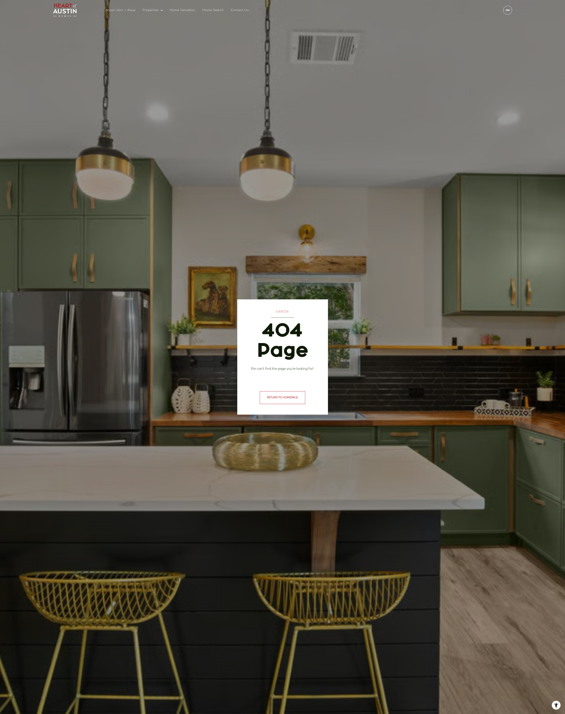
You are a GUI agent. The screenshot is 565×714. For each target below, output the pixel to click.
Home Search (213, 10)
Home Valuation (182, 10)
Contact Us (240, 10)
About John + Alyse (120, 10)
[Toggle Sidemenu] (507, 10)
